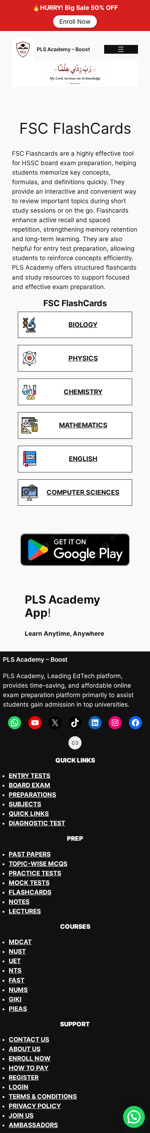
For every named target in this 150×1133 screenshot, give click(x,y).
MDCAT (20, 942)
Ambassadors (33, 1125)
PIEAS (18, 1008)
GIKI (15, 999)
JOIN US (21, 1115)
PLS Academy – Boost (63, 49)
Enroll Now (75, 21)
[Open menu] (121, 49)
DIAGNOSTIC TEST (37, 823)
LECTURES (25, 911)
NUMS (18, 989)
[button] (134, 1117)
